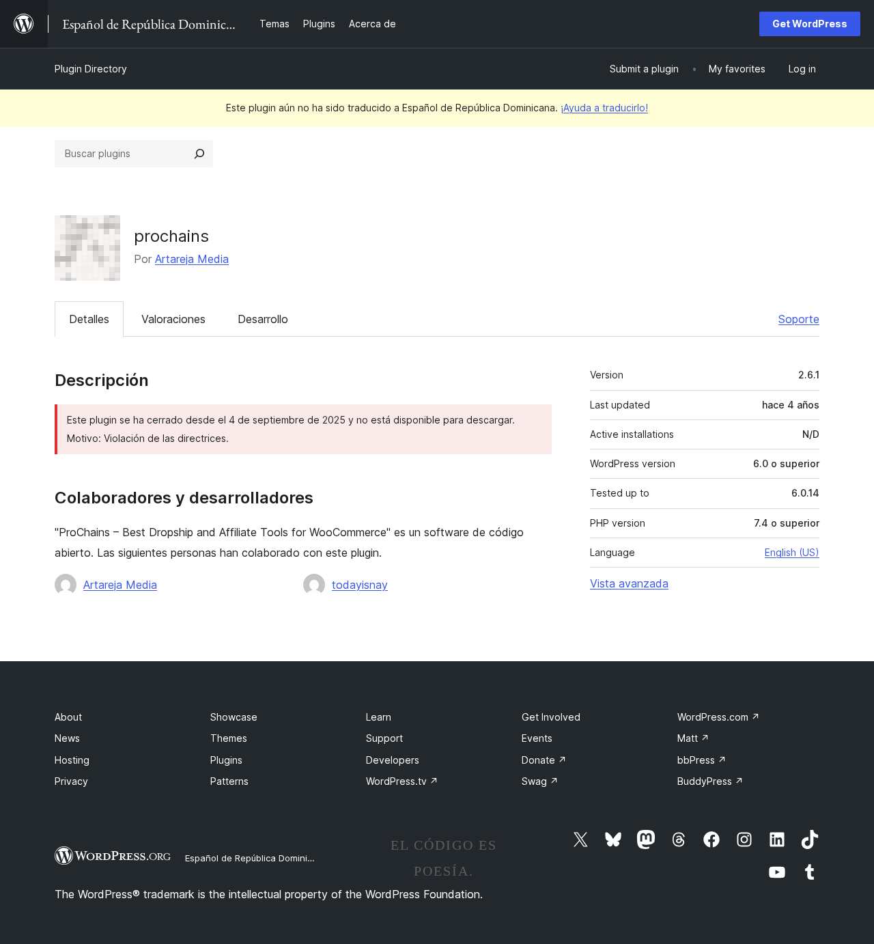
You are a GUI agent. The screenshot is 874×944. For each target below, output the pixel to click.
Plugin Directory (91, 68)
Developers (392, 760)
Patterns (229, 781)
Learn (378, 717)
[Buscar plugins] (199, 153)
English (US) (792, 552)
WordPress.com (718, 717)
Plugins (226, 760)
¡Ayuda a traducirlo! (604, 107)
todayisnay (360, 585)
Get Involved (551, 717)
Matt (693, 738)
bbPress (702, 760)
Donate (544, 760)
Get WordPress (809, 23)
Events (537, 738)
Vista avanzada (629, 583)
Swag (540, 781)
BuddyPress (710, 781)
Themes (228, 738)
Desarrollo (263, 319)
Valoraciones (173, 319)
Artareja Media (192, 259)
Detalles (89, 319)
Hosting (72, 760)
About (68, 717)
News (67, 738)
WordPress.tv (402, 781)
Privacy (71, 781)
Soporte (798, 319)
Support (384, 738)
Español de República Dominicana (256, 857)
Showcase (233, 717)
